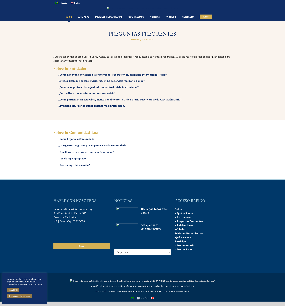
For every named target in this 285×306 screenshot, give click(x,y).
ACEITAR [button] (13, 290)
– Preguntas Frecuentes (189, 221)
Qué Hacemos (183, 237)
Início (133, 39)
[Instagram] (55, 230)
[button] (219, 17)
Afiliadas (180, 229)
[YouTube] (62, 230)
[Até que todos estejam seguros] (127, 230)
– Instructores (183, 217)
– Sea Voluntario (184, 245)
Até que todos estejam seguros (151, 227)
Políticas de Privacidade (19, 296)
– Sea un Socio (183, 249)
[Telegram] (68, 230)
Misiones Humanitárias (189, 233)
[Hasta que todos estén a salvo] (127, 213)
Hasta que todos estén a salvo (154, 211)
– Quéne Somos (184, 213)
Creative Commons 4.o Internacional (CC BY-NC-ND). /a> (143, 281)
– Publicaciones (184, 225)
